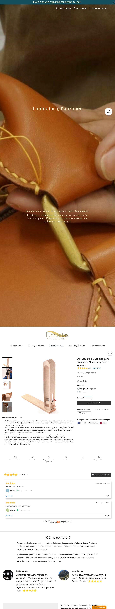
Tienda (79, 373)
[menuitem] (108, 353)
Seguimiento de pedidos (49, 461)
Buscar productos (15, 460)
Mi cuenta (32, 460)
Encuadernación (98, 346)
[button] (84, 413)
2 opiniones (96, 368)
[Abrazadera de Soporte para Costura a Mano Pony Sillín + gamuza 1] (7, 373)
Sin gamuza (88, 389)
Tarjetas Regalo (99, 460)
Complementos (57, 346)
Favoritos (66, 460)
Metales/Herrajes (77, 346)
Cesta (83, 460)
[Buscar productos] (108, 112)
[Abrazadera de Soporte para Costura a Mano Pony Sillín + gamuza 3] (7, 396)
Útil (8, 496)
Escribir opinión (101, 475)
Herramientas (16, 346)
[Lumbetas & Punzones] (57, 335)
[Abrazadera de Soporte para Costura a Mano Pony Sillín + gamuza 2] (7, 385)
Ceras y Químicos (36, 346)
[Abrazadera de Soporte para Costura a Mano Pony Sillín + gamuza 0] (7, 362)
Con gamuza (84, 392)
